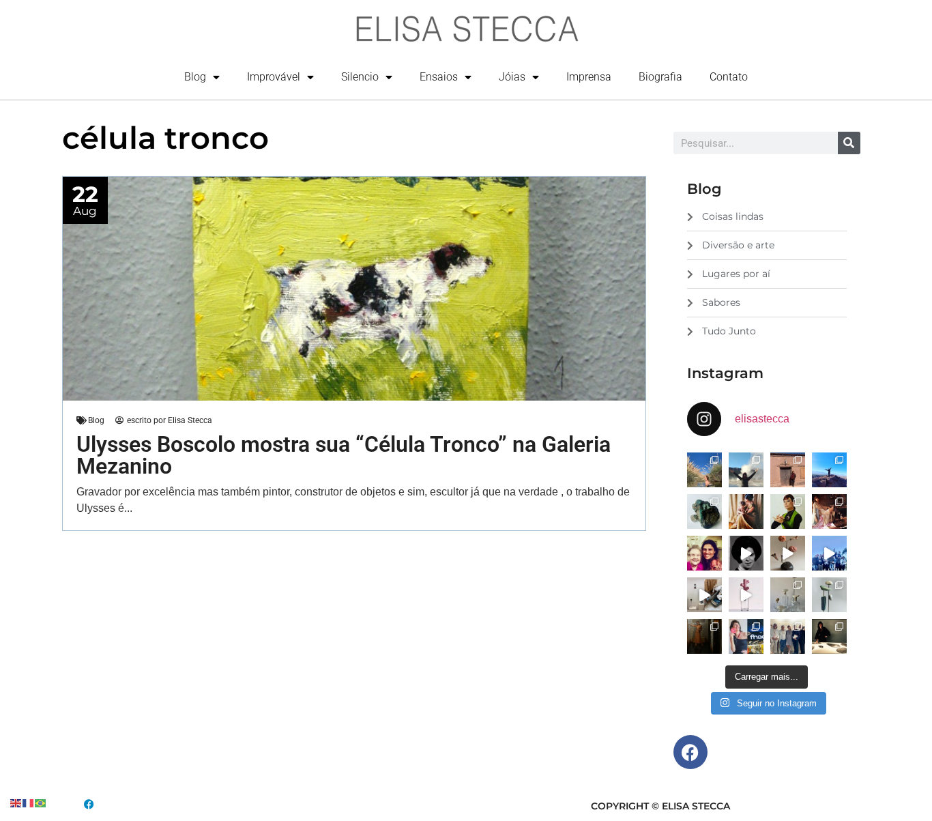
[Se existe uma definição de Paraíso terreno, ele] (704, 469)
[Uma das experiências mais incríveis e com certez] (746, 469)
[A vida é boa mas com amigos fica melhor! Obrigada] (829, 553)
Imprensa (588, 76)
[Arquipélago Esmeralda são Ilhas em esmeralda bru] (704, 511)
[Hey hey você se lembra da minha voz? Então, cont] (746, 636)
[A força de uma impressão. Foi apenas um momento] (787, 553)
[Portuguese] (41, 802)
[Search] (849, 143)
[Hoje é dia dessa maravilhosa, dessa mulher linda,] (746, 553)
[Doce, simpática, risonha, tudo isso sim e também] (704, 553)
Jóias (512, 76)
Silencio (360, 76)
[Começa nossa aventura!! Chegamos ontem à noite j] (829, 469)
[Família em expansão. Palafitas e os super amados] (829, 594)
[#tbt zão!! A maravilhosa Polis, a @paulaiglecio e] (787, 511)
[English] (16, 802)
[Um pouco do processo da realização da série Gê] (746, 594)
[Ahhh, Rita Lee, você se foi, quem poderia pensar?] (829, 511)
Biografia (660, 76)
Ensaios (439, 76)
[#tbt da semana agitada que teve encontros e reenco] (704, 636)
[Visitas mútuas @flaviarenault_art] (704, 594)
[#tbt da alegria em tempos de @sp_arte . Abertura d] (829, 636)
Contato (729, 76)
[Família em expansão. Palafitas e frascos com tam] (787, 594)
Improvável (273, 76)
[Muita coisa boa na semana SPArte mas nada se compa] (787, 636)
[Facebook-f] (690, 752)
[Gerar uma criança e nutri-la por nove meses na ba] (746, 511)
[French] (29, 802)
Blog (195, 76)
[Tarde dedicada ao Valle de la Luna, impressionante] (787, 469)
